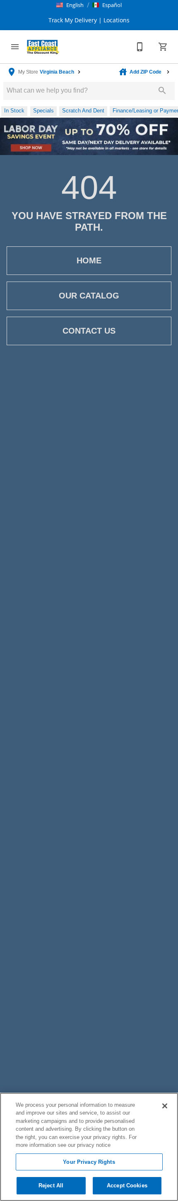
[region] (89, 1147)
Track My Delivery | (75, 20)
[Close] (165, 1106)
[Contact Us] (140, 47)
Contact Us (89, 330)
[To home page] (43, 46)
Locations (116, 20)
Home (89, 260)
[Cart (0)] (163, 47)
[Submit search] (162, 90)
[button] (70, 5)
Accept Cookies (127, 1185)
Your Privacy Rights (89, 1162)
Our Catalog (89, 295)
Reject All (50, 1185)
